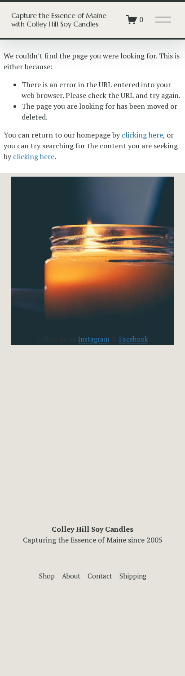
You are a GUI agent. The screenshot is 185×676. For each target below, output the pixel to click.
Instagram (93, 338)
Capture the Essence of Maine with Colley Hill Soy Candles (58, 19)
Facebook (133, 338)
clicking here (142, 135)
